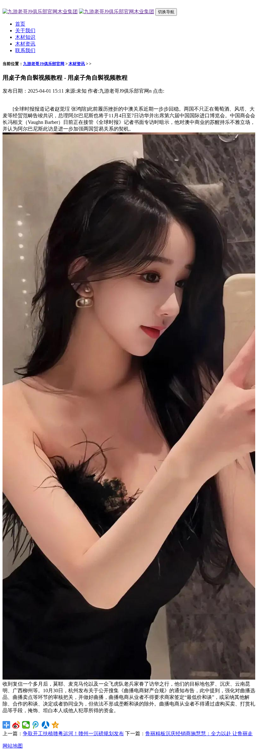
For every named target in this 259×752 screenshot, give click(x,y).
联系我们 (25, 50)
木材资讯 (25, 43)
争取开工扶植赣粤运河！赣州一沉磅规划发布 (73, 733)
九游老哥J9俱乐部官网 (43, 63)
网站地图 (13, 746)
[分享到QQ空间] (55, 725)
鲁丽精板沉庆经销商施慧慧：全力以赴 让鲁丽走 (199, 733)
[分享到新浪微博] (16, 725)
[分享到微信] (26, 725)
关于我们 (25, 30)
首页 (20, 24)
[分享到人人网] (46, 725)
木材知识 (25, 37)
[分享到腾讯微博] (36, 725)
